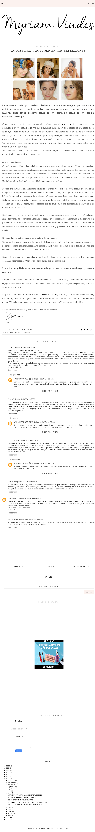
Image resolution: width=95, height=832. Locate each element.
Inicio (51, 567)
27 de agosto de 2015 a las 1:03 (28, 498)
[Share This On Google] (91, 330)
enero (10, 815)
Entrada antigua (82, 567)
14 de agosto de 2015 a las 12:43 (24, 482)
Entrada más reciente (17, 567)
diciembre (11, 780)
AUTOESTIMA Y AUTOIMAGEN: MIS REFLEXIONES (25, 795)
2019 (8, 770)
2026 (8, 766)
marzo (10, 811)
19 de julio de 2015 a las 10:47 (43, 463)
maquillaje (27, 332)
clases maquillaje (12, 332)
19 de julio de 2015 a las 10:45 (43, 379)
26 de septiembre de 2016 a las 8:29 (28, 519)
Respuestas (15, 375)
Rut (9, 482)
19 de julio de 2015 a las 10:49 (43, 422)
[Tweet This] (84, 330)
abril (9, 809)
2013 (8, 819)
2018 (8, 772)
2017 (8, 774)
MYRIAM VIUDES (21, 379)
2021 (8, 768)
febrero (10, 813)
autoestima (15, 329)
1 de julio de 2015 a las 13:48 (24, 347)
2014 (8, 817)
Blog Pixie (45, 828)
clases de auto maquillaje (74, 124)
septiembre (12, 787)
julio (9, 791)
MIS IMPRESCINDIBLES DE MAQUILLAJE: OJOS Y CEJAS (27, 802)
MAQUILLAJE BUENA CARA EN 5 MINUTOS (22, 797)
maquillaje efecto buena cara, (45, 294)
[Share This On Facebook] (81, 330)
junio (10, 793)
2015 (8, 778)
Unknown (12, 498)
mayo (10, 807)
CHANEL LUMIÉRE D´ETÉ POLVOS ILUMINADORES (25, 805)
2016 (8, 776)
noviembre (12, 782)
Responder (12, 370)
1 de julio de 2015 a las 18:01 (27, 440)
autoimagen (27, 329)
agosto (10, 789)
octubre (11, 785)
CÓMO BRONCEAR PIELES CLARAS (20, 800)
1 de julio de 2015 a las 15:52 (24, 399)
